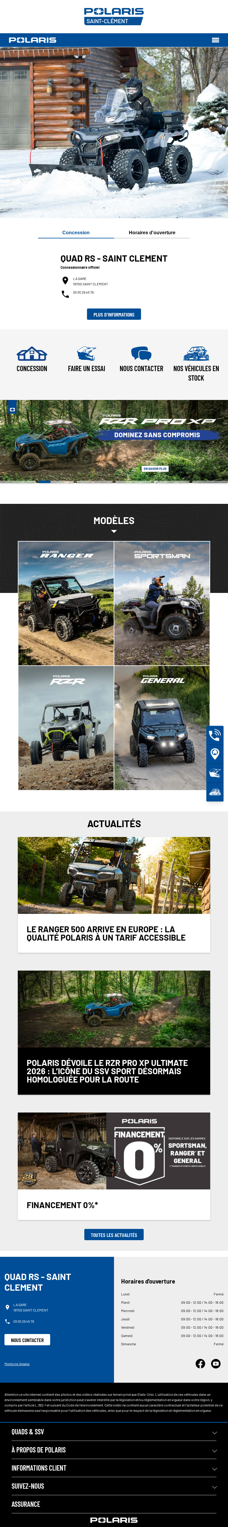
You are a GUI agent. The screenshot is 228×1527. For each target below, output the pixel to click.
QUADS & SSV (28, 1431)
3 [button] (95, 482)
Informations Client (39, 1467)
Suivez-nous (28, 1486)
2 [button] (56, 482)
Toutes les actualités (114, 1235)
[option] (114, 441)
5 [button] (172, 482)
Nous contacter (27, 1340)
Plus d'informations (114, 314)
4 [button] (133, 482)
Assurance (26, 1504)
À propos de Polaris (39, 1449)
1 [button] (18, 482)
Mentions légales (17, 1364)
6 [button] (210, 482)
